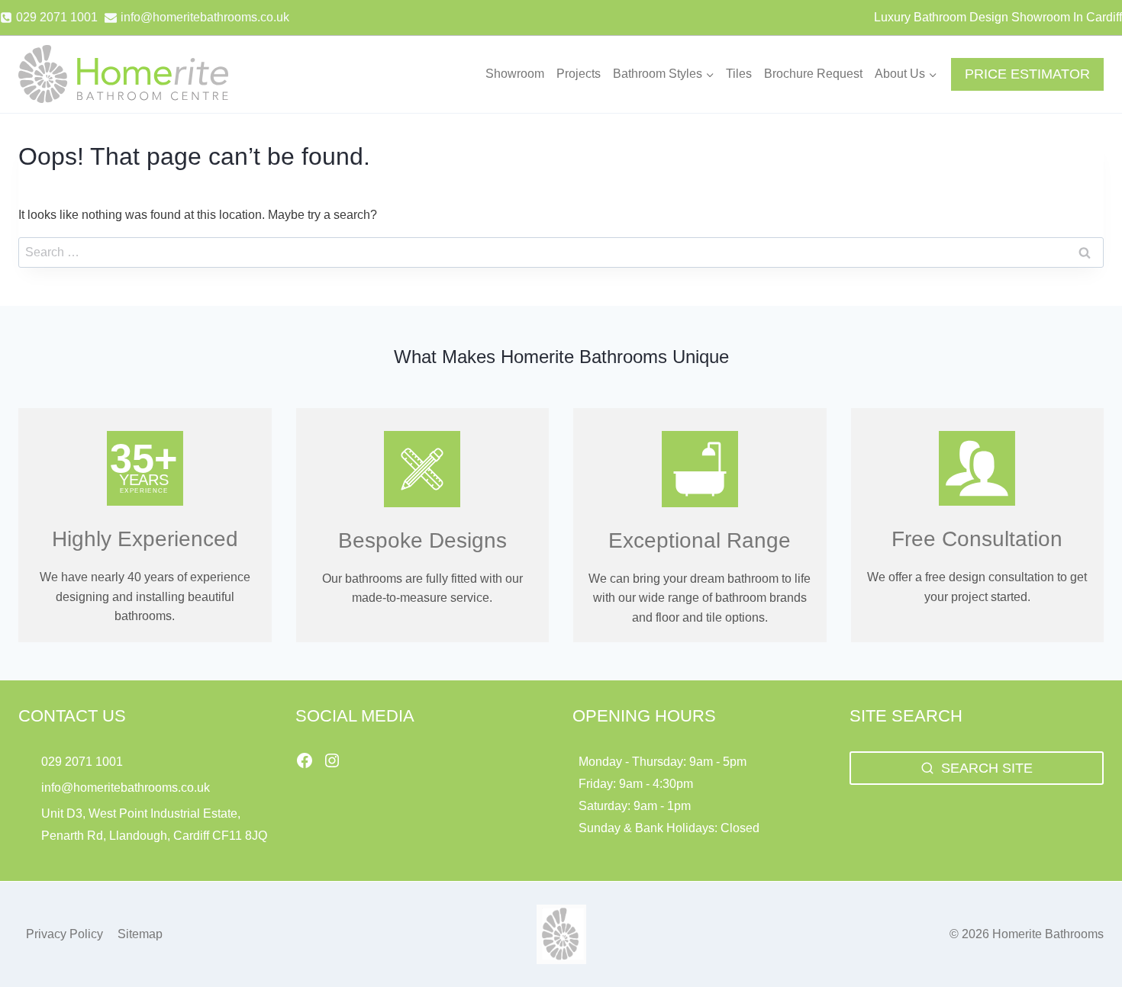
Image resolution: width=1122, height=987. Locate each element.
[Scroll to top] (1084, 941)
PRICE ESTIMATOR (1027, 74)
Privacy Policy (64, 934)
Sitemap (140, 934)
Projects (578, 73)
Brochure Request (813, 73)
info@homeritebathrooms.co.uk (125, 787)
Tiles (739, 73)
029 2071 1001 (82, 761)
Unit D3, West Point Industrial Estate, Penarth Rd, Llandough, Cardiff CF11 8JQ (155, 824)
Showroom (514, 73)
